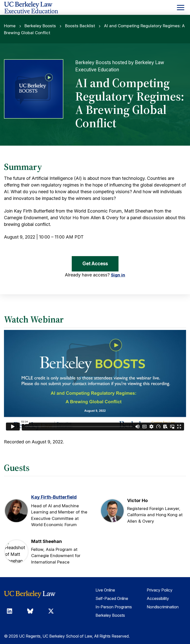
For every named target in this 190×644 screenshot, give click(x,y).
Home (10, 25)
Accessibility (158, 598)
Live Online (105, 590)
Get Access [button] (95, 264)
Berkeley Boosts (40, 25)
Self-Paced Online (111, 598)
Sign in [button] (118, 274)
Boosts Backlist (80, 25)
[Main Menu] (180, 7)
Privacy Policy (159, 590)
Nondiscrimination (163, 606)
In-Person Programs (113, 606)
